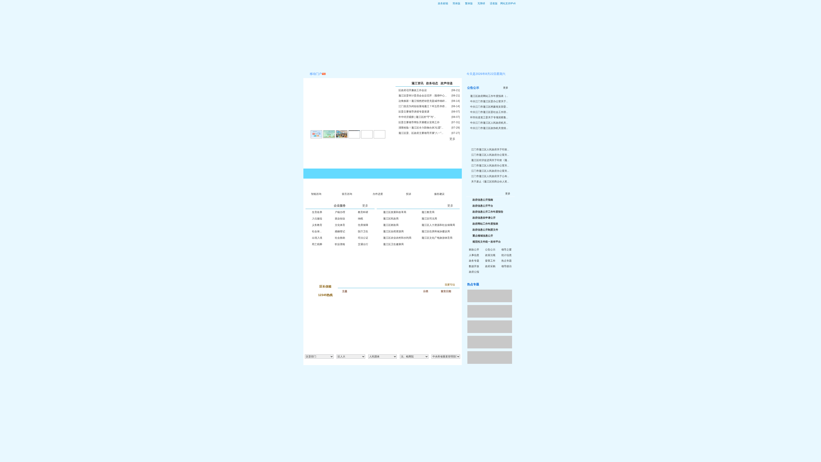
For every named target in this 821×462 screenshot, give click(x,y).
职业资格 (340, 244)
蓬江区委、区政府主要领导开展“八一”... (421, 133)
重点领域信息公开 (483, 235)
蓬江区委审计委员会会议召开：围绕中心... (423, 95)
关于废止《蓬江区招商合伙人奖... (490, 181)
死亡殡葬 (317, 244)
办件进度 (378, 193)
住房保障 (363, 225)
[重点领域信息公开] (342, 248)
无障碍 (481, 3)
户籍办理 (340, 212)
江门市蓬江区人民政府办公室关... (490, 154)
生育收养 (317, 212)
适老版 (494, 3)
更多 (452, 139)
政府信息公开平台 (483, 205)
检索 (501, 64)
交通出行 (363, 244)
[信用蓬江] (489, 311)
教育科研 (363, 212)
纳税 (360, 218)
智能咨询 (316, 193)
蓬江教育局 (428, 212)
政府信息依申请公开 (484, 217)
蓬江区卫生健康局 (393, 244)
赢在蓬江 (447, 64)
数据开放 (474, 266)
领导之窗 (506, 249)
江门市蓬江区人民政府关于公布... (490, 176)
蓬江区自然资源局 (393, 231)
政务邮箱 (443, 3)
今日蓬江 (418, 64)
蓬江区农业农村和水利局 (397, 237)
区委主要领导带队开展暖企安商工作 (419, 122)
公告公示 (490, 249)
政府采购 (490, 266)
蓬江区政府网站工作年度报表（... (489, 96)
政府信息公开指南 (483, 199)
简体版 (456, 3)
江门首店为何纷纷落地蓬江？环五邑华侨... (423, 106)
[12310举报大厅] (422, 248)
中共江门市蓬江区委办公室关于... (489, 101)
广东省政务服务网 (440, 174)
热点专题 (506, 260)
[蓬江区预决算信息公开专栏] (489, 326)
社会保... (317, 231)
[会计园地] (489, 357)
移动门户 (316, 74)
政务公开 (331, 64)
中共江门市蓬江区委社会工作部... (489, 112)
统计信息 (506, 255)
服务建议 (439, 193)
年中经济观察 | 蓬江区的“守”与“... (417, 117)
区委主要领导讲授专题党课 (414, 111)
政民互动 (389, 64)
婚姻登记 (340, 231)
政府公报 (474, 271)
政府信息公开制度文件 (485, 229)
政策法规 (490, 255)
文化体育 (340, 225)
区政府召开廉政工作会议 (413, 90)
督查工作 (490, 260)
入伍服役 (317, 218)
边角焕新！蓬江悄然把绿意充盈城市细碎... (423, 100)
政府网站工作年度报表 (485, 223)
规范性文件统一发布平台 (487, 241)
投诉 (408, 193)
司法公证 (363, 237)
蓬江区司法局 (429, 218)
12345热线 (325, 295)
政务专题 (474, 260)
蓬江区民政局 (391, 218)
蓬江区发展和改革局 (394, 212)
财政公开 (474, 249)
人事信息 (474, 255)
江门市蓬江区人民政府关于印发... (490, 149)
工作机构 (477, 64)
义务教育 (317, 225)
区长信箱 (325, 286)
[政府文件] (490, 139)
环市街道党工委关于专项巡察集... (489, 117)
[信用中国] (489, 296)
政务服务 (360, 64)
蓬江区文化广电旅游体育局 (437, 237)
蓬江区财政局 (391, 225)
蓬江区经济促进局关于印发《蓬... (490, 160)
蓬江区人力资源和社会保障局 (438, 225)
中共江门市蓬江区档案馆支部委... (489, 106)
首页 (310, 64)
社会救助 (340, 237)
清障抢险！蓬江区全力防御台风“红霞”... (421, 127)
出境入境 (317, 237)
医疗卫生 (363, 231)
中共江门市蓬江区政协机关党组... (489, 128)
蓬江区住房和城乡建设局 (436, 231)
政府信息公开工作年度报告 (488, 211)
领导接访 (506, 266)
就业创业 (340, 218)
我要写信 (450, 284)
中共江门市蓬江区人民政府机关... (489, 122)
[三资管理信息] (489, 342)
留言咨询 (347, 193)
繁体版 (469, 3)
